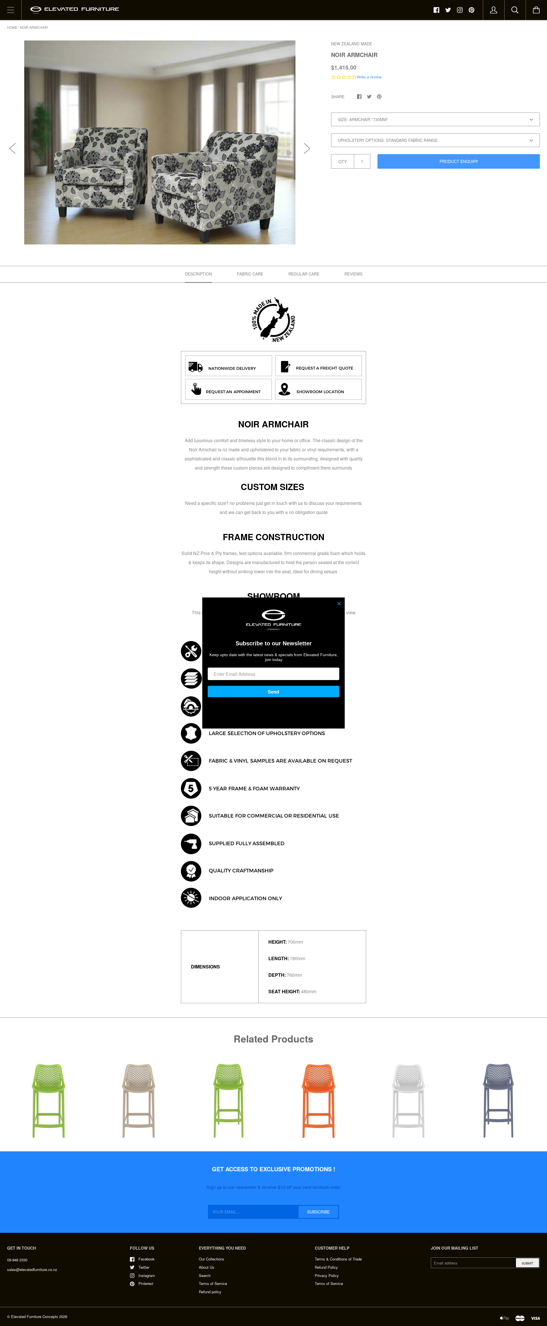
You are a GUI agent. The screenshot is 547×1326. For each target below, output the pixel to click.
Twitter (143, 1267)
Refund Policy (326, 1267)
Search (205, 1275)
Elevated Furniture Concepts (34, 1316)
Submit (527, 1263)
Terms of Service (213, 1283)
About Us (206, 1267)
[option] (159, 142)
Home (12, 27)
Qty (342, 161)
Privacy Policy (327, 1275)
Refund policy (210, 1291)
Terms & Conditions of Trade (338, 1259)
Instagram (146, 1275)
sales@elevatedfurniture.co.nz (32, 1269)
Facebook (146, 1259)
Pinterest (145, 1283)
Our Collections (211, 1259)
